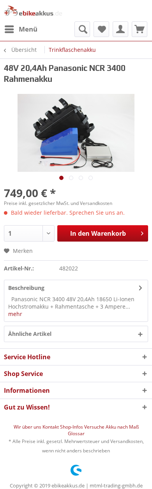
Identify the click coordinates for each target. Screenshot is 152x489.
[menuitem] (20, 29)
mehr (15, 314)
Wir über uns (28, 427)
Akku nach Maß (122, 427)
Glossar (76, 433)
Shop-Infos (72, 427)
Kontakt (51, 427)
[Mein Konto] (120, 29)
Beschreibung (26, 287)
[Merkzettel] (101, 29)
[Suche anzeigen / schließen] (82, 29)
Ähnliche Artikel (29, 333)
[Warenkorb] (139, 29)
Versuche (95, 427)
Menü (28, 29)
